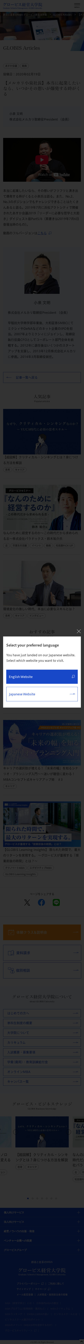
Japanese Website (22, 694)
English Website (21, 676)
